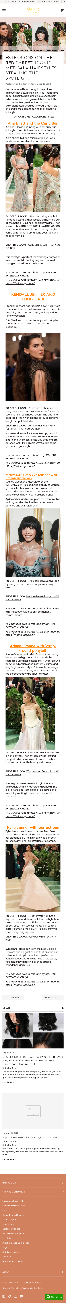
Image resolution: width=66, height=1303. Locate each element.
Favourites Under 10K (12, 1201)
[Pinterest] (9, 1296)
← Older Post (13, 997)
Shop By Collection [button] (13, 1192)
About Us (6, 1256)
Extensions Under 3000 (13, 1205)
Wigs (4, 1247)
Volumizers (8, 1224)
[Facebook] (3, 1296)
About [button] (6, 1272)
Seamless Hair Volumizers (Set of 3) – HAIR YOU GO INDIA (31, 427)
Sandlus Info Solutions (32, 1288)
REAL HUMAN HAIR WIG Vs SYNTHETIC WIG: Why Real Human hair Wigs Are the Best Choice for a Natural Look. (33, 1060)
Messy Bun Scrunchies (13, 1233)
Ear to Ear (7, 1210)
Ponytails (6, 1238)
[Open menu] (7, 10)
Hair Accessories (10, 1252)
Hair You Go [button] (9, 1183)
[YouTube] (21, 1296)
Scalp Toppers (9, 1219)
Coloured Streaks (11, 1228)
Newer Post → (53, 997)
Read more (8, 1082)
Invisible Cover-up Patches (15, 1242)
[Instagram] (15, 1296)
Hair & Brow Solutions (12, 1261)
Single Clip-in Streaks (13, 1215)
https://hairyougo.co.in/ (20, 283)
